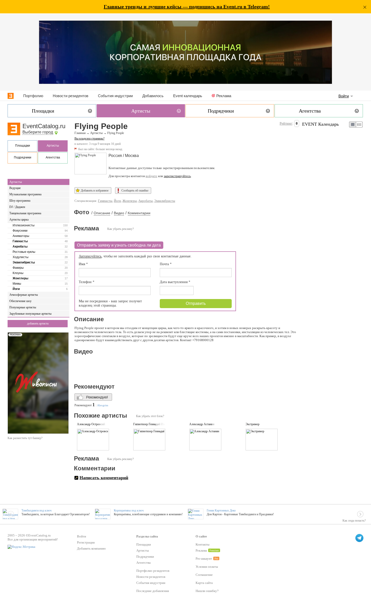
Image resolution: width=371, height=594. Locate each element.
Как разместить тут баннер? (25, 438)
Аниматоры (21, 236)
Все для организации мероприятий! (33, 539)
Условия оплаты (207, 567)
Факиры (18, 267)
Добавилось (153, 96)
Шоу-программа (19, 200)
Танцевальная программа (25, 213)
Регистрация (86, 542)
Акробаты (20, 246)
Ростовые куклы (24, 252)
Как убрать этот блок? (150, 416)
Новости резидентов (70, 96)
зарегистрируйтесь (177, 176)
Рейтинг (286, 123)
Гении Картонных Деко (221, 510)
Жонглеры (20, 278)
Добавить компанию (91, 548)
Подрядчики (22, 157)
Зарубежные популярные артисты (30, 313)
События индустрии (115, 96)
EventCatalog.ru (43, 126)
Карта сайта (204, 583)
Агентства (53, 157)
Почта (166, 264)
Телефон (86, 282)
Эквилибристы (24, 262)
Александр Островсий (91, 424)
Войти (343, 96)
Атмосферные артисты (23, 294)
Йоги (16, 289)
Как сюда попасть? (354, 520)
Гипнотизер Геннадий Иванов (152, 424)
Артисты (53, 145)
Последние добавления (152, 591)
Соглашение (204, 575)
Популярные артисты (22, 307)
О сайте (201, 536)
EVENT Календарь (320, 124)
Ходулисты (21, 257)
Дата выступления (175, 282)
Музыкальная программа (25, 194)
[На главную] (11, 96)
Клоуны (18, 273)
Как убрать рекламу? (120, 229)
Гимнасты (20, 241)
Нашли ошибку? (207, 591)
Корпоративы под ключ (129, 510)
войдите (151, 176)
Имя (83, 264)
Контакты (202, 544)
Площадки (22, 145)
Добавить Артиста (37, 323)
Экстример (252, 424)
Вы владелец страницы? (89, 138)
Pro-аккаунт (204, 558)
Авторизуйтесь (90, 256)
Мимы (17, 283)
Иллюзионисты (24, 225)
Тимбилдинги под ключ (36, 510)
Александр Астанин (201, 424)
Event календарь (187, 96)
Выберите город (37, 132)
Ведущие (15, 188)
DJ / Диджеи (17, 207)
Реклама (223, 96)
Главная (80, 132)
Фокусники (20, 230)
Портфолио (33, 96)
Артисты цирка (19, 219)
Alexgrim (102, 405)
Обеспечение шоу (20, 301)
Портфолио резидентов (152, 571)
